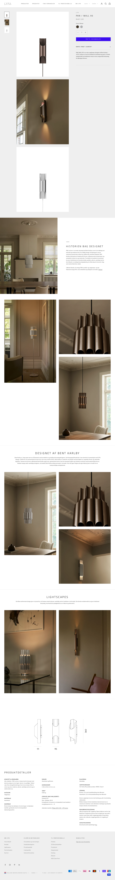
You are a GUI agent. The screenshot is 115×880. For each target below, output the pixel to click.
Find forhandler (49, 3)
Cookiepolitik (27, 850)
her (96, 825)
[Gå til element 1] (6, 15)
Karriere (6, 853)
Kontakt (6, 844)
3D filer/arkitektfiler (56, 844)
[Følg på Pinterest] (14, 865)
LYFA (77, 12)
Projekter (35, 3)
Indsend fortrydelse (29, 853)
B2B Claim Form (55, 858)
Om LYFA (78, 3)
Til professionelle (65, 3)
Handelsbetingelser (29, 844)
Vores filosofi (7, 842)
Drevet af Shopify (57, 873)
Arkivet (100, 269)
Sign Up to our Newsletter (83, 842)
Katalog (53, 853)
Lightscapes (7, 847)
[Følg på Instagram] (10, 865)
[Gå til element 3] (6, 30)
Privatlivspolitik (28, 847)
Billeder (53, 856)
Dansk (94, 3)
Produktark (54, 847)
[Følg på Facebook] (5, 865)
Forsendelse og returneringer (31, 842)
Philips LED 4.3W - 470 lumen (60, 808)
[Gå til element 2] (6, 22)
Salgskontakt (54, 850)
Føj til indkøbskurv (93, 39)
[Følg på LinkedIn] (19, 865)
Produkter (25, 3)
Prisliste (53, 842)
